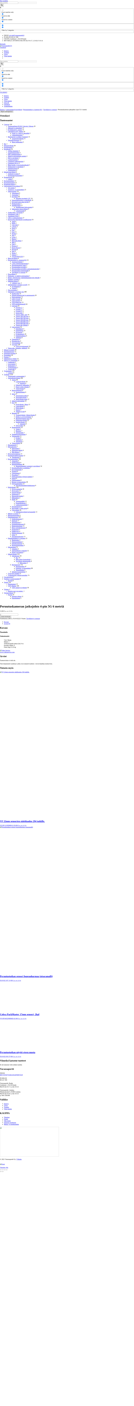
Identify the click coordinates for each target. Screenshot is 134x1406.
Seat (13, 251)
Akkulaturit (15, 193)
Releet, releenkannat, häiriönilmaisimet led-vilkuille (24, 278)
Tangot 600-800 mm (22, 322)
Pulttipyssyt (15, 531)
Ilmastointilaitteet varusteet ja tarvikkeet (28, 466)
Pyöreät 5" (19, 307)
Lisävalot (14, 306)
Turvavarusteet (12, 290)
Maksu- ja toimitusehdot (11, 1124)
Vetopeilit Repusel (13, 140)
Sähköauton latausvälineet (20, 209)
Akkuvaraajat (12, 191)
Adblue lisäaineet (13, 151)
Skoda (14, 253)
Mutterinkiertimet (17, 526)
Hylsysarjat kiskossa (14, 454)
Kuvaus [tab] (6, 622)
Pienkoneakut (16, 204)
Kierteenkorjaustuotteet (15, 175)
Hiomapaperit (12, 445)
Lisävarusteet (16, 327)
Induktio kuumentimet (18, 572)
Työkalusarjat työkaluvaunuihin (17, 575)
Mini (13, 242)
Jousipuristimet (20, 392)
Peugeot (14, 246)
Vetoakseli (19, 441)
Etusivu (6, 51)
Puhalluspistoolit (17, 543)
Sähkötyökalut (12, 554)
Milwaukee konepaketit (23, 559)
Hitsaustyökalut (9, 145)
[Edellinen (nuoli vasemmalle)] (1, 1171)
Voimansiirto (20, 433)
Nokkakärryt (12, 366)
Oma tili (6, 103)
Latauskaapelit (20, 211)
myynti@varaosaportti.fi (16, 35)
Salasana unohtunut (10, 1122)
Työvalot (14, 344)
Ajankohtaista (8, 106)
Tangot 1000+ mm (21, 315)
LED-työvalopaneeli (22, 346)
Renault (14, 249)
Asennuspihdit (20, 501)
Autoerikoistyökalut (14, 378)
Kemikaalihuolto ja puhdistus (21, 468)
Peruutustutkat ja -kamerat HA (32, 109)
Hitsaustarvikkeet (17, 450)
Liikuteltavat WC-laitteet (15, 131)
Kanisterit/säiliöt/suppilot (15, 455)
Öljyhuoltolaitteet (17, 484)
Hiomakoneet (16, 522)
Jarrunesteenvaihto (21, 396)
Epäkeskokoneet (17, 519)
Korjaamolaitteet (9, 181)
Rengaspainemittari (18, 545)
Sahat (13, 535)
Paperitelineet (16, 598)
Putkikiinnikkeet (21, 336)
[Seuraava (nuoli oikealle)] (3, 1171)
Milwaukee (23, 563)
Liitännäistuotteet (17, 135)
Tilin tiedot (7, 1121)
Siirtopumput (12, 547)
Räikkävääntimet (17, 533)
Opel (13, 244)
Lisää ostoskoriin (5, 616)
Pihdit (13, 499)
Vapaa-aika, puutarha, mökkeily (17, 348)
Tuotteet (6, 52)
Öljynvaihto (19, 425)
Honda (14, 234)
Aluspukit (15, 461)
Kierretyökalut (16, 492)
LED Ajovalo (16, 299)
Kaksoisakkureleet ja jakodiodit (21, 200)
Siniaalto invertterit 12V (23, 198)
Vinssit (14, 288)
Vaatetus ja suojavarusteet (12, 579)
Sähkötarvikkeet (13, 281)
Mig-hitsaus (15, 452)
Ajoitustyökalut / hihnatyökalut (25, 415)
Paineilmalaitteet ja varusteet (16, 538)
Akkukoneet (15, 556)
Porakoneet (15, 529)
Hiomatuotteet (20, 566)
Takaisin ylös (4, 1167)
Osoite (6, 1119)
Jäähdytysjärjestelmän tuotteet (17, 156)
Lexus (14, 237)
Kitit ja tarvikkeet (13, 158)
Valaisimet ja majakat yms (16, 292)
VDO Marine (12, 586)
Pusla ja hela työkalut (22, 387)
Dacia (13, 228)
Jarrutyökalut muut (21, 399)
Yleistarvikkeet (8, 593)
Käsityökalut (12, 487)
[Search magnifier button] (2, 5)
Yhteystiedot (8, 56)
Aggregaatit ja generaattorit (16, 376)
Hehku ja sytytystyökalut (23, 417)
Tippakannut (16, 457)
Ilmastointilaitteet (17, 464)
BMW (14, 223)
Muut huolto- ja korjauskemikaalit (18, 165)
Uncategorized (8, 577)
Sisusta (18, 410)
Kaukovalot (15, 293)
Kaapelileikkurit (21, 503)
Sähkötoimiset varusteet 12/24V (18, 285)
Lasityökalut (19, 406)
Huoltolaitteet (8, 147)
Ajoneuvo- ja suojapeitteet (16, 189)
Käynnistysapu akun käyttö (20, 202)
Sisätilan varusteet (13, 279)
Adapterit (22, 424)
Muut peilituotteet (17, 142)
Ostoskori (3, 47)
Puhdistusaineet (12, 168)
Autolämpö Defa (13, 216)
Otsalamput (15, 339)
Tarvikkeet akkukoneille (23, 561)
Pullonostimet (16, 480)
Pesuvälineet (12, 274)
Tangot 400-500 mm (22, 318)
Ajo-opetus (11, 188)
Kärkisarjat (15, 494)
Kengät (10, 580)
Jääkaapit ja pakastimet (15, 128)
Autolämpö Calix (13, 214)
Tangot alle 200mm (22, 325)
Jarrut (13, 394)
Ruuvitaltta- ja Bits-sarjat (19, 508)
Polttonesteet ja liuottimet (15, 167)
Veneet (6, 582)
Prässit (14, 478)
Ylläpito (19, 1159)
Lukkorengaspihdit (21, 505)
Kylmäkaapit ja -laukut (15, 130)
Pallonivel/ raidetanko (22, 385)
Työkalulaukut (12, 367)
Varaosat (22, 383)
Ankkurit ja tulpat (13, 174)
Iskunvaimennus (17, 390)
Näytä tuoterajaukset (7, 111)
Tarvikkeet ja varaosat (50, 109)
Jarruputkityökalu (21, 397)
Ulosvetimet (15, 510)
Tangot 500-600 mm (22, 320)
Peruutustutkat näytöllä (19, 267)
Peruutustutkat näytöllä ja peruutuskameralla (25, 269)
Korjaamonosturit (9, 182)
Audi (13, 221)
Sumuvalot (19, 313)
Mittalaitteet (15, 498)
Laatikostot (11, 362)
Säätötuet (18, 337)
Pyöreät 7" (19, 309)
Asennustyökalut (17, 262)
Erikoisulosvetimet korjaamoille (25, 512)
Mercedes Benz (16, 241)
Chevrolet (15, 225)
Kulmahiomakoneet (18, 524)
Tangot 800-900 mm (22, 323)
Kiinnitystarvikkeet (10, 172)
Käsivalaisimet (16, 297)
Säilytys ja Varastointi (10, 360)
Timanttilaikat (20, 570)
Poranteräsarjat (16, 506)
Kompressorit (8, 177)
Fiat (13, 230)
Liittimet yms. (16, 283)
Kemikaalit (7, 149)
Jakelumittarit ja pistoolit (19, 551)
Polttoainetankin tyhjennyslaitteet (22, 477)
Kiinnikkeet (19, 329)
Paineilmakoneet (9, 352)
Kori (13, 403)
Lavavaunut (11, 364)
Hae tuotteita (4, 1)
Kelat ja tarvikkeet (17, 552)
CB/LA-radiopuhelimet (15, 218)
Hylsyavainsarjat (17, 489)
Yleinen (6, 589)
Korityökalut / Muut (22, 404)
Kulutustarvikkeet (9, 184)
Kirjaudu (2, 44)
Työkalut (6, 374)
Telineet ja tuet (20, 411)
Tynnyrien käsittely (14, 573)
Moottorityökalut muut (23, 418)
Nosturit (14, 471)
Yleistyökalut (20, 388)
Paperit (10, 595)
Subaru (14, 255)
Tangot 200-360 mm (22, 316)
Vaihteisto (19, 440)
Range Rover (16, 248)
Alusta (14, 380)
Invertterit (15, 197)
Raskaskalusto (16, 427)
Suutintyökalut (20, 422)
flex (5, 144)
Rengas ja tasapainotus (19, 482)
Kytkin (18, 438)
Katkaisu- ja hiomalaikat (23, 568)
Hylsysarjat (15, 491)
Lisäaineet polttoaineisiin (15, 161)
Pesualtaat (15, 475)
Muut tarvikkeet (13, 258)
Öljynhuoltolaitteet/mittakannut (25, 485)
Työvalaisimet (16, 343)
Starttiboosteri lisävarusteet (24, 207)
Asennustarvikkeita (18, 138)
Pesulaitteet (7, 355)
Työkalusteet (8, 371)
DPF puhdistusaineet (14, 154)
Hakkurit (14, 521)
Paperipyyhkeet (16, 596)
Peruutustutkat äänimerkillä (20, 270)
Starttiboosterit (16, 205)
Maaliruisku (15, 540)
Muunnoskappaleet (14, 515)
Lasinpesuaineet (13, 160)
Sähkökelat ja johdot (10, 359)
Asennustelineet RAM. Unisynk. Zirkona (20, 126)
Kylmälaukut (16, 286)
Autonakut (15, 195)
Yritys (6, 54)
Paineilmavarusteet (9, 353)
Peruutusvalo (16, 341)
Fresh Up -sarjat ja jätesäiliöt (20, 133)
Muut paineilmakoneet (19, 528)
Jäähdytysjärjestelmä (18, 401)
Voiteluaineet (12, 170)
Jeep (13, 235)
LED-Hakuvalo (16, 302)
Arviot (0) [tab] (7, 623)
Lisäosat (10, 373)
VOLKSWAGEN (17, 256)
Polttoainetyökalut (21, 420)
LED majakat (16, 300)
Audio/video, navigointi (15, 212)
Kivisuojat (19, 332)
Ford (13, 232)
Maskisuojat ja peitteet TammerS (18, 137)
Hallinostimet (16, 462)
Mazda (14, 239)
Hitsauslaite (15, 448)
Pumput (6, 357)
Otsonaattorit (16, 473)
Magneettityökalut (17, 496)
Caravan (6, 124)
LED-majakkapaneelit (18, 304)
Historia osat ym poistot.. (15, 591)
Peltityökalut (19, 408)
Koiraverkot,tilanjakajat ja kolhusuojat (19, 219)
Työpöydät (11, 369)
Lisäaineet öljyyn (13, 163)
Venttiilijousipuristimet (19, 434)
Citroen (14, 226)
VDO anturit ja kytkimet (19, 587)
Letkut (10, 179)
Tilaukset (7, 1117)
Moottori (14, 413)
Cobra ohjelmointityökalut (20, 263)
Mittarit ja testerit (9, 350)
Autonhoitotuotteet (13, 153)
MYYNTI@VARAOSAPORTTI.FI (11, 1075)
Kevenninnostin (17, 469)
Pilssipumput (12, 584)
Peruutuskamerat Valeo (19, 265)
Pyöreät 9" (19, 311)
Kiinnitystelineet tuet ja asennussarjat (23, 295)
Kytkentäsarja (20, 334)
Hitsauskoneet (12, 447)
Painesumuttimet (17, 542)
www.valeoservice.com (7, 652)
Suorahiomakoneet (17, 536)
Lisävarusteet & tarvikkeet (14, 109)
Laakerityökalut (20, 381)
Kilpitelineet (19, 330)
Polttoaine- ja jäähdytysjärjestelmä (18, 276)
